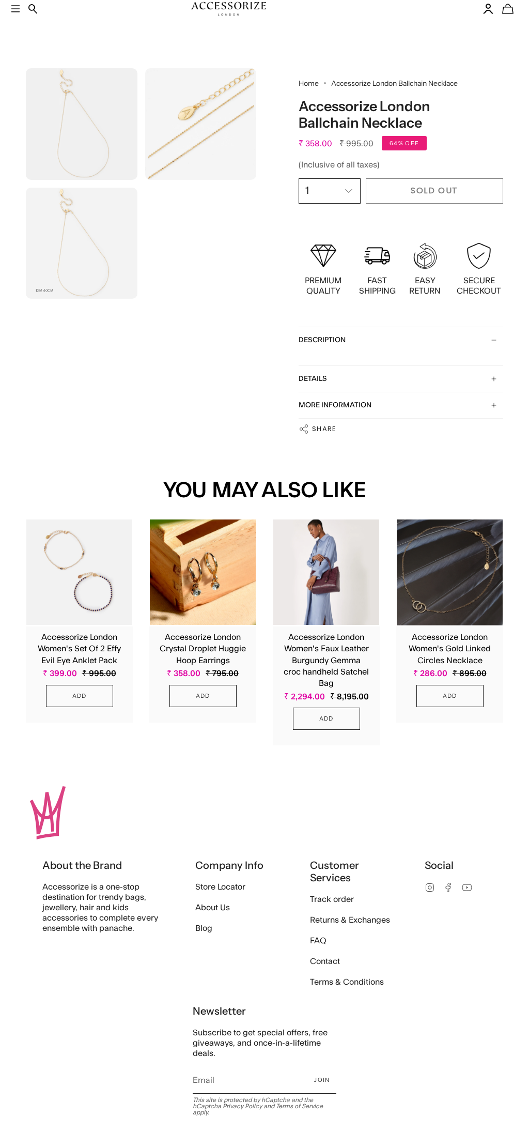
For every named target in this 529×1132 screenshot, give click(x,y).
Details (313, 379)
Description (322, 340)
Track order (332, 899)
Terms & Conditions (347, 982)
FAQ (318, 941)
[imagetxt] (81, 124)
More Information (335, 405)
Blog (203, 928)
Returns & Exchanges (350, 920)
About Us (212, 908)
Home (309, 83)
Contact (325, 961)
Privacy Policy (242, 1106)
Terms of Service (299, 1106)
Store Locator (220, 887)
